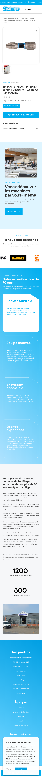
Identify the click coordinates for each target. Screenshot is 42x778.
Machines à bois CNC (21, 662)
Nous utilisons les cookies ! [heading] (19, 742)
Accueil (6, 19)
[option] (10, 258)
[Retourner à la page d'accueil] (11, 9)
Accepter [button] (21, 769)
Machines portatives (21, 666)
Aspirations (21, 675)
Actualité (21, 721)
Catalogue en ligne (21, 725)
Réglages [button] (9, 769)
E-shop (27, 9)
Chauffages (21, 680)
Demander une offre (11, 106)
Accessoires (24, 19)
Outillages (21, 693)
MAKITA (6, 82)
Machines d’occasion (21, 689)
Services (21, 716)
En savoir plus (13, 212)
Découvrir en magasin (23, 115)
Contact (21, 708)
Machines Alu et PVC (21, 684)
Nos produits (14, 19)
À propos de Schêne (21, 712)
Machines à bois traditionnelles (21, 658)
